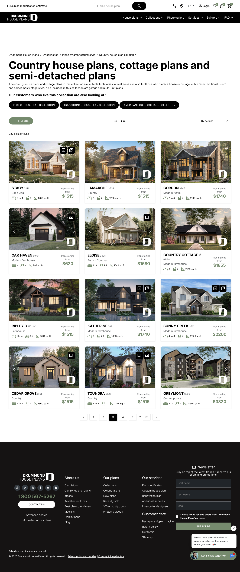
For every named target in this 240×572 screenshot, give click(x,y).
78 (146, 417)
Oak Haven (22, 255)
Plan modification (152, 485)
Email (180, 505)
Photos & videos (113, 511)
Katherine (97, 326)
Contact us (37, 504)
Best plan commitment (77, 506)
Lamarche (97, 188)
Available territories (75, 501)
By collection (51, 54)
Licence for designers (155, 506)
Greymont (173, 393)
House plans (130, 17)
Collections (153, 17)
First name (183, 483)
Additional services (153, 501)
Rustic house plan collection (34, 104)
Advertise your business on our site (28, 551)
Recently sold (111, 501)
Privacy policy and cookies (82, 556)
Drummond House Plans (24, 54)
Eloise (93, 255)
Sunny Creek (176, 326)
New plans (109, 495)
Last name (183, 494)
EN (190, 6)
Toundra (96, 393)
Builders (212, 17)
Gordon (171, 188)
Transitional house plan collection (89, 104)
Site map (147, 537)
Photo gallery (175, 17)
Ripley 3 (19, 326)
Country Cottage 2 (182, 255)
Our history (71, 485)
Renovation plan (151, 495)
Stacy (17, 188)
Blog (67, 522)
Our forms (148, 532)
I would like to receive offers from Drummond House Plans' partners (205, 516)
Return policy (150, 526)
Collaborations (112, 490)
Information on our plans (36, 520)
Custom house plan (154, 490)
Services (193, 17)
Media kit (69, 511)
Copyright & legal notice (111, 556)
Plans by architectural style (78, 54)
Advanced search (36, 515)
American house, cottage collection (149, 104)
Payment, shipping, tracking (158, 521)
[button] (74, 163)
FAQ (227, 17)
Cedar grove (24, 393)
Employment (72, 517)
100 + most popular (115, 506)
